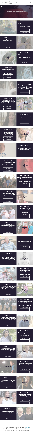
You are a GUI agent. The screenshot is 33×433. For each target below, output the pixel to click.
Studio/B (27, 427)
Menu (2, 2)
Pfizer (11, 3)
